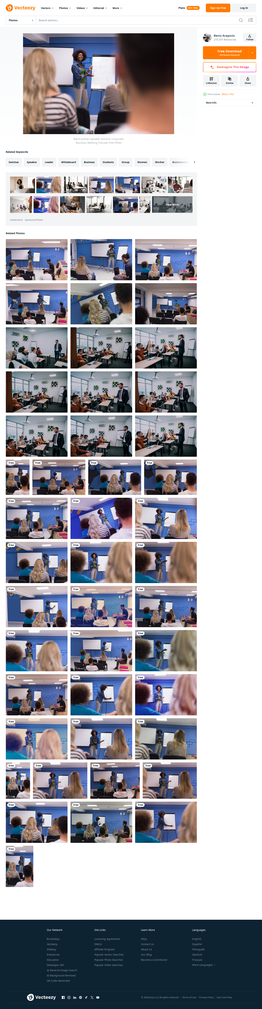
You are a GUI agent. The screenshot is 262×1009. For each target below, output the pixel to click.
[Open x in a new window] (92, 997)
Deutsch (197, 954)
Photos (63, 8)
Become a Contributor (154, 959)
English (196, 939)
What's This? (228, 94)
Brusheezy (53, 939)
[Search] (241, 20)
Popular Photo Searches (108, 959)
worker (159, 162)
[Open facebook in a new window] (63, 997)
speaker (32, 162)
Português (198, 949)
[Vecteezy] (20, 8)
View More (172, 204)
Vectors (45, 8)
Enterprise (53, 954)
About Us (146, 949)
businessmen (180, 162)
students (108, 162)
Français (197, 959)
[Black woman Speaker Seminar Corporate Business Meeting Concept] (37, 259)
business (89, 162)
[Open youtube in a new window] (97, 997)
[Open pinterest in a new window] (80, 997)
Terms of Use (189, 997)
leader (49, 162)
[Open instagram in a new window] (69, 997)
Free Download (230, 53)
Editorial (98, 8)
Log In (244, 8)
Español (197, 944)
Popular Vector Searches (109, 954)
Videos (81, 8)
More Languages (202, 964)
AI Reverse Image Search (62, 970)
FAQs (144, 939)
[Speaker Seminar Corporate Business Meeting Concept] (166, 303)
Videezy (51, 949)
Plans (181, 8)
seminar (14, 162)
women (142, 162)
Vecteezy (52, 944)
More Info (211, 102)
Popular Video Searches (108, 965)
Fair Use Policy (224, 997)
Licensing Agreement (107, 939)
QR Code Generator (58, 980)
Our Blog (146, 954)
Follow (249, 39)
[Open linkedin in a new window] (74, 997)
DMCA (98, 944)
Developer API (55, 965)
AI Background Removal (61, 975)
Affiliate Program (104, 949)
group (125, 162)
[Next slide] (191, 162)
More (116, 8)
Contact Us (147, 944)
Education (53, 959)
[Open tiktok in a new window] (86, 997)
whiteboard (68, 162)
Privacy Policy (206, 997)
